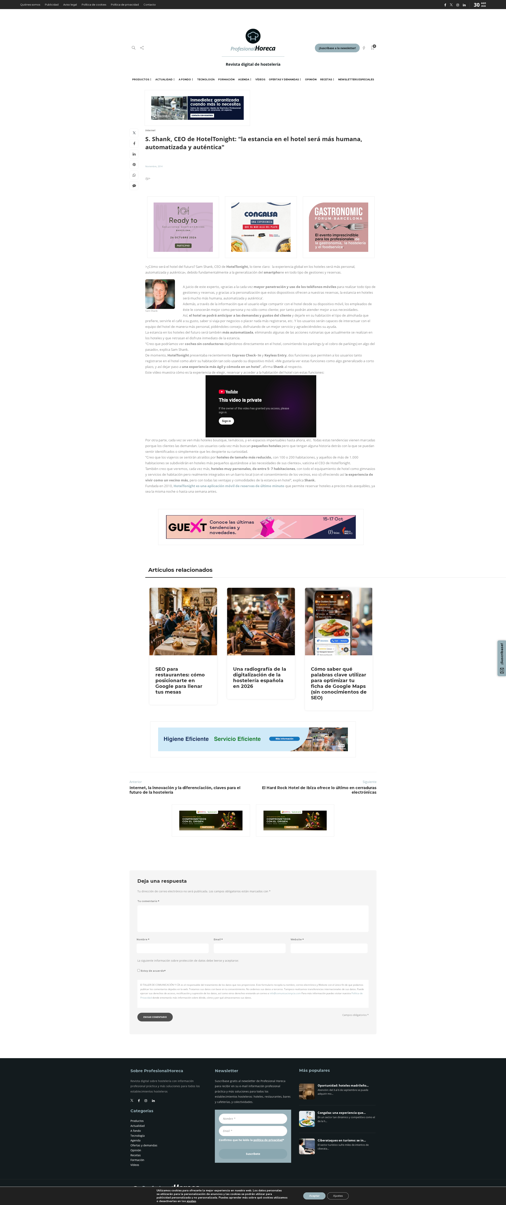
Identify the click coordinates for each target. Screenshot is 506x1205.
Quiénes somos (30, 4)
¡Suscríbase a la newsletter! (337, 48)
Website (297, 939)
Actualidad (164, 79)
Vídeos (260, 79)
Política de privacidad (125, 4)
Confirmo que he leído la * (251, 1140)
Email (218, 939)
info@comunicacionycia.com (285, 993)
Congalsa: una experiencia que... (342, 1113)
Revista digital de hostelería (253, 64)
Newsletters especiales (356, 79)
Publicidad (52, 4)
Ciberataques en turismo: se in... (342, 1140)
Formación (226, 79)
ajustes (191, 1201)
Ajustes (338, 1196)
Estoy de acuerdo (153, 970)
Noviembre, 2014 (153, 166)
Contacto (149, 4)
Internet (150, 130)
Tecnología (206, 79)
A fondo (185, 79)
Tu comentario (148, 901)
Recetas (326, 79)
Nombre (143, 939)
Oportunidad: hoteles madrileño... (343, 1086)
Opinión (311, 79)
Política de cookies (94, 4)
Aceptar (314, 1196)
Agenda (243, 79)
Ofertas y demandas (284, 79)
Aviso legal (70, 4)
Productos (140, 79)
